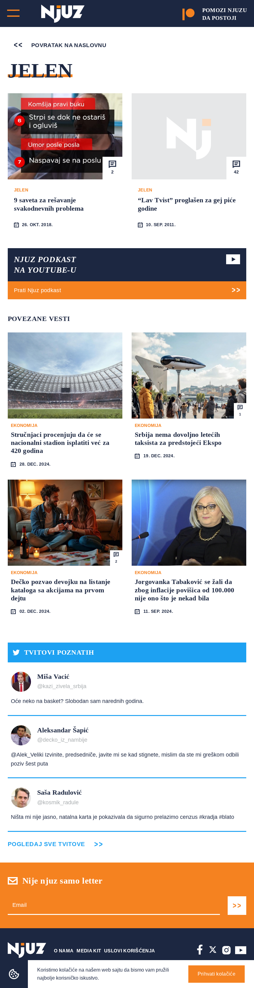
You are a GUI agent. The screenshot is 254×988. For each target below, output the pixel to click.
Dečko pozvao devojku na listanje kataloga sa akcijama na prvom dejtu (61, 590)
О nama (64, 950)
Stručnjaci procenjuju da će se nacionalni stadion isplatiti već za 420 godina (60, 443)
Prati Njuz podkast (37, 290)
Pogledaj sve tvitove (46, 844)
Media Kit (89, 950)
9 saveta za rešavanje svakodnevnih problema (49, 204)
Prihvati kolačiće (216, 974)
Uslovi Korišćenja (129, 950)
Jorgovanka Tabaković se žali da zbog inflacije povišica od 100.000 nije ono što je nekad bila (184, 590)
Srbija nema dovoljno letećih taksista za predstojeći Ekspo (178, 438)
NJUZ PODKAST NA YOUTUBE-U (45, 264)
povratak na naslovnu (68, 45)
